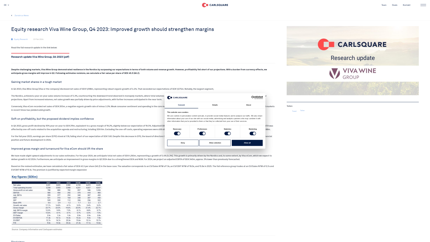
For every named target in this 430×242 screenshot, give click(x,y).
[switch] (202, 133)
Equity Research (21, 39)
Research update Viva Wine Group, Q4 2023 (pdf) (40, 56)
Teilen (302, 110)
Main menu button (423, 5)
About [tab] (248, 105)
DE (5, 5)
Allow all (247, 143)
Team (384, 5)
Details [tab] (215, 105)
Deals (394, 5)
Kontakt (406, 5)
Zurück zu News (22, 15)
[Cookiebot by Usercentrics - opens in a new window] (253, 97)
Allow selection (215, 143)
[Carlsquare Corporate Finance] (215, 5)
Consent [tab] (181, 105)
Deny (183, 143)
